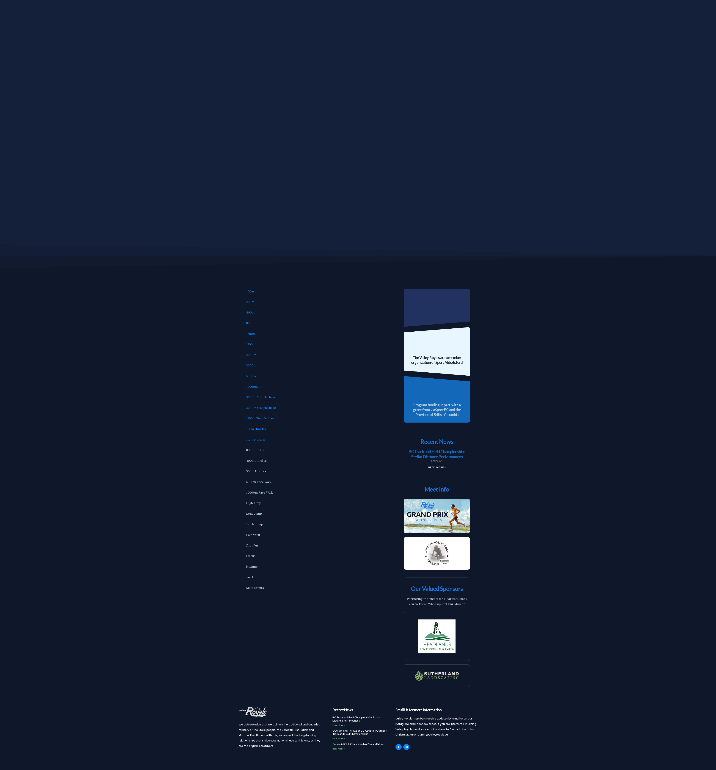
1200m (251, 334)
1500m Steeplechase (260, 418)
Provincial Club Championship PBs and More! (358, 744)
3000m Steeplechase (261, 397)
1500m (250, 344)
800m (250, 323)
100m (250, 291)
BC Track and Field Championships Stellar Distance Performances (437, 454)
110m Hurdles (256, 439)
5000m (251, 376)
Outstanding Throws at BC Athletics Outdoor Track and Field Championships (359, 732)
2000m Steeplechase (261, 408)
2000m (251, 355)
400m (250, 312)
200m (250, 302)
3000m (251, 365)
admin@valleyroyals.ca (433, 734)
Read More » (437, 467)
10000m (252, 386)
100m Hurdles (256, 429)
